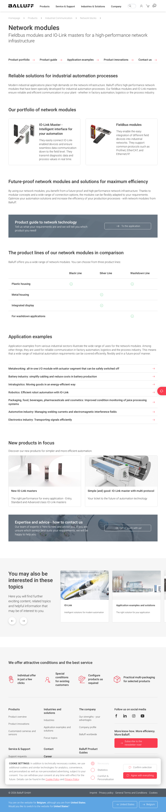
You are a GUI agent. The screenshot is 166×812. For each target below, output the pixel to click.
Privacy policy (106, 792)
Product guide (49, 59)
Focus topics (50, 737)
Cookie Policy (52, 779)
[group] (84, 596)
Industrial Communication (58, 18)
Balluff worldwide (88, 734)
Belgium (150, 804)
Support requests (17, 756)
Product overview (17, 716)
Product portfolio (19, 59)
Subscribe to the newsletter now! (133, 743)
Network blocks (88, 18)
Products (32, 18)
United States (127, 804)
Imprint (93, 792)
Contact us (145, 59)
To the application (130, 226)
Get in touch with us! (131, 528)
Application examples (80, 59)
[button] (45, 6)
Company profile (87, 727)
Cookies (153, 792)
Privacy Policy (72, 779)
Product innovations (116, 59)
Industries (49, 720)
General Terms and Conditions (131, 792)
